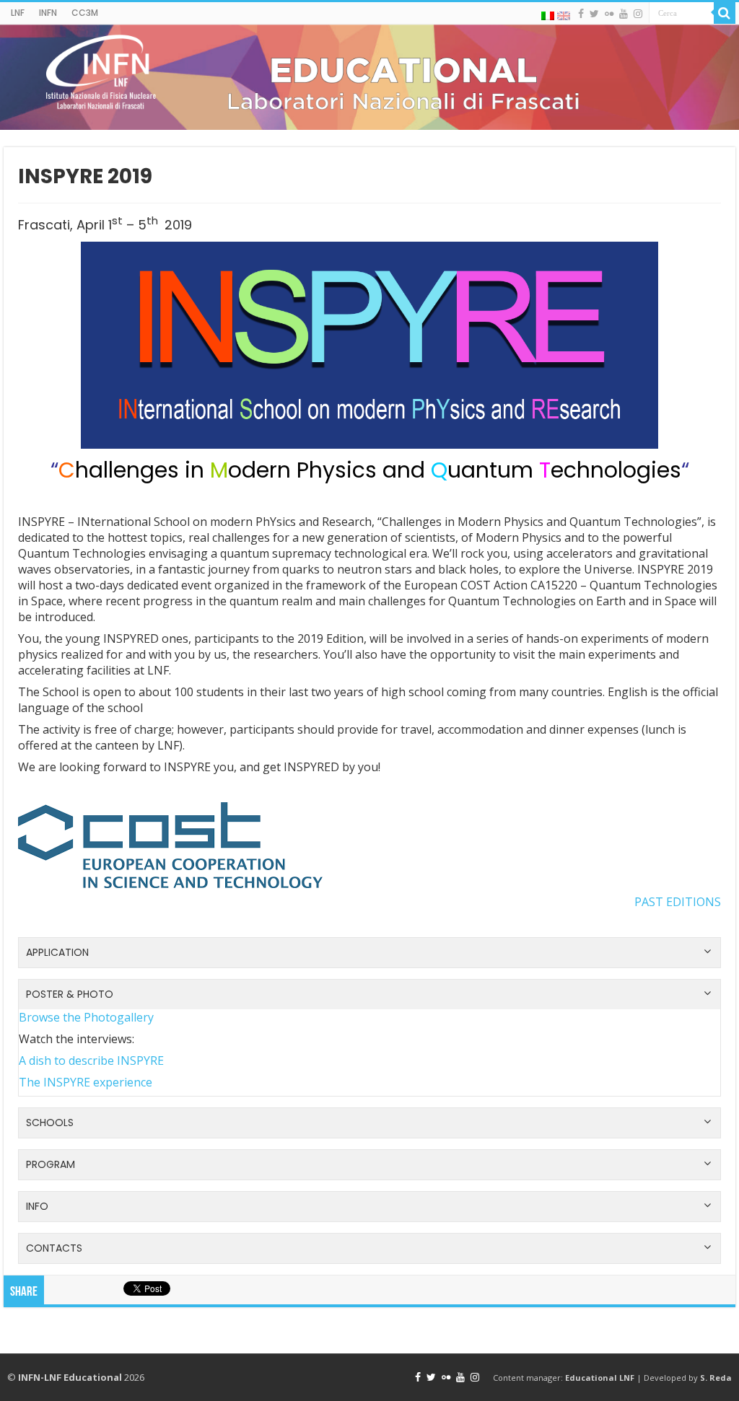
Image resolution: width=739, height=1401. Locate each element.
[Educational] (369, 77)
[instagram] (638, 13)
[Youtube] (623, 13)
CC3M (84, 12)
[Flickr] (609, 13)
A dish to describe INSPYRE (91, 1060)
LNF (18, 12)
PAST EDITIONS (677, 902)
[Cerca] (724, 13)
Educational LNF (599, 1377)
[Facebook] (581, 13)
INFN (48, 12)
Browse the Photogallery (86, 1017)
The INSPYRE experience (85, 1082)
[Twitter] (594, 13)
